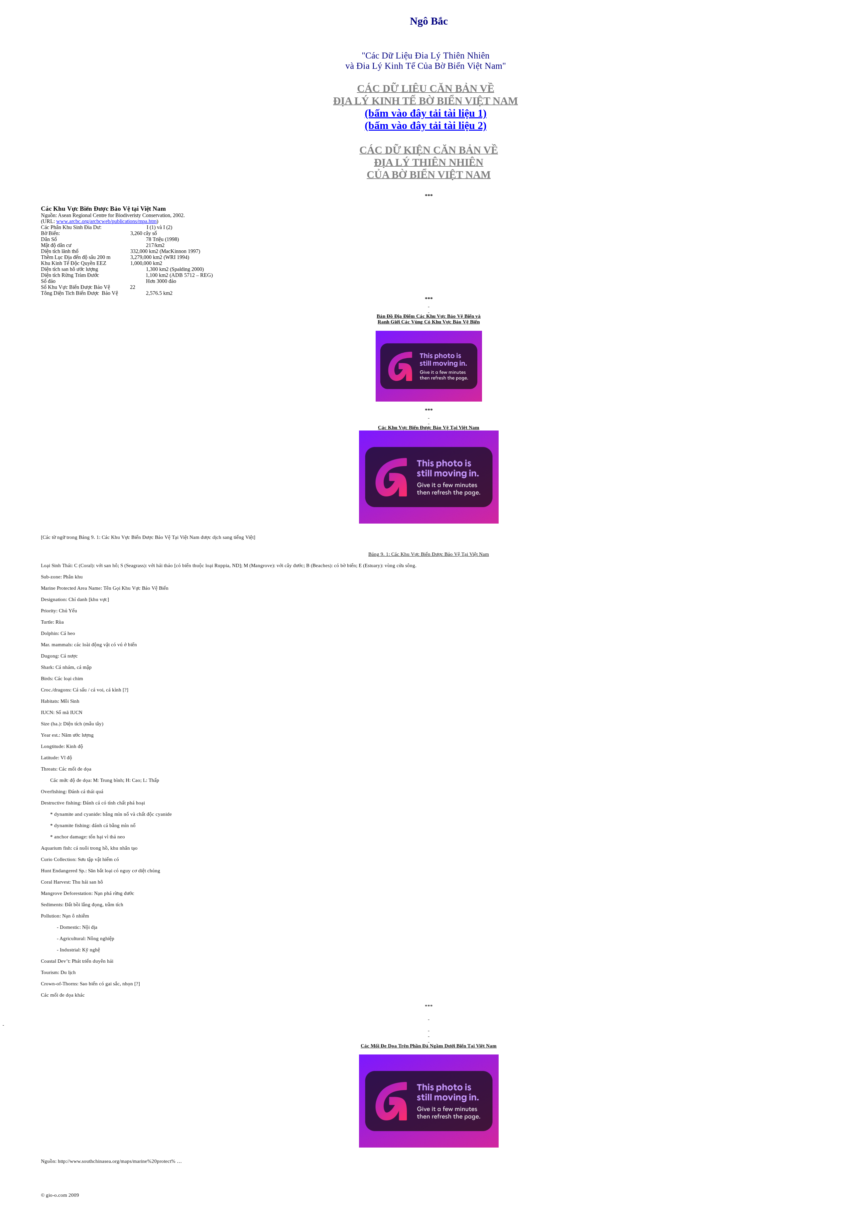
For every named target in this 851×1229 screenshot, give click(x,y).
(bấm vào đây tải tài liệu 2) (426, 125)
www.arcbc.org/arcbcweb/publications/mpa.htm (106, 221)
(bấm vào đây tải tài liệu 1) (426, 113)
